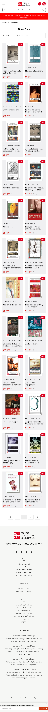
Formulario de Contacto (24, 591)
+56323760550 (24, 622)
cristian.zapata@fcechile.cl (24, 608)
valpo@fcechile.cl (24, 610)
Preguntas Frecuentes (23, 572)
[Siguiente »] (37, 517)
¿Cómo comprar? (24, 564)
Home (4, 23)
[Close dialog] (47, 704)
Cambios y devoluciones (24, 570)
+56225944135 (24, 619)
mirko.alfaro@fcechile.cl (24, 605)
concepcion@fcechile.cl (24, 613)
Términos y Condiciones (24, 575)
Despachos (24, 567)
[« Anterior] (10, 517)
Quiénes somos (23, 589)
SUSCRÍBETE (43, 708)
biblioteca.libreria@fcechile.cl (24, 616)
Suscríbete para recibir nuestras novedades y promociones (17, 705)
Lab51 (35, 698)
